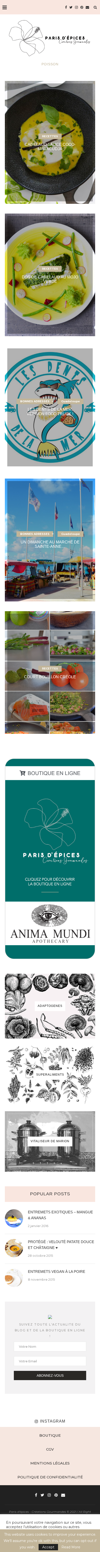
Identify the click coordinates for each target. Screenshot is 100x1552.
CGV (50, 1449)
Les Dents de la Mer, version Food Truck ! (50, 411)
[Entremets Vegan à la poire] (14, 1278)
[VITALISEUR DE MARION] (50, 1141)
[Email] (87, 7)
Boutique (50, 1435)
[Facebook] (66, 7)
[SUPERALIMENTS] (50, 1075)
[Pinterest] (81, 7)
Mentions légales (50, 1463)
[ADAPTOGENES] (50, 1006)
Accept (48, 1547)
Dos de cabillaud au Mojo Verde (50, 279)
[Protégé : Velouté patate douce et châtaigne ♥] (14, 1248)
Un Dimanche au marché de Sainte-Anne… (50, 544)
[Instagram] (76, 7)
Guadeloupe (70, 401)
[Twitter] (71, 7)
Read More (70, 1547)
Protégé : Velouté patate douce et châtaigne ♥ (61, 1245)
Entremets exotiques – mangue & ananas (60, 1215)
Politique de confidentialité (50, 1477)
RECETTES (50, 136)
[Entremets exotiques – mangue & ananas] (14, 1218)
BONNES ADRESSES (35, 401)
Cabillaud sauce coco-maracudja (50, 146)
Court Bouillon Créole (50, 677)
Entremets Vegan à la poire (56, 1271)
